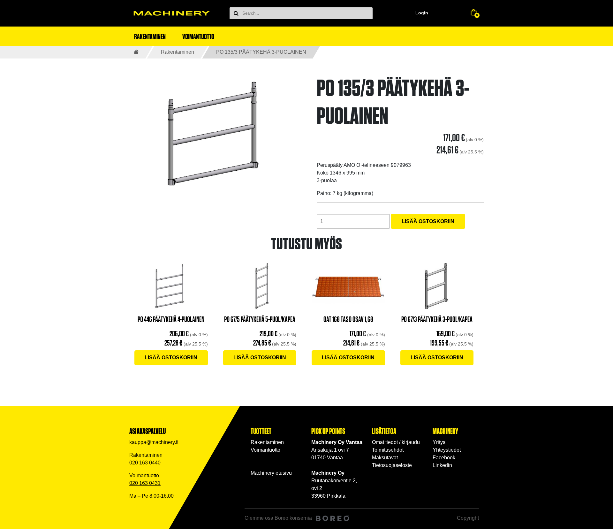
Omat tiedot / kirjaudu (396, 442)
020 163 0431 (145, 483)
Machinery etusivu (271, 473)
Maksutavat (385, 457)
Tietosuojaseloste (392, 465)
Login (421, 13)
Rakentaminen (177, 52)
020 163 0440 (145, 462)
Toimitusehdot (388, 450)
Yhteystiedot (447, 450)
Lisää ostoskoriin (428, 221)
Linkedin (442, 465)
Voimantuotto (265, 450)
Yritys (439, 442)
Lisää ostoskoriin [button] (171, 357)
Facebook (444, 457)
